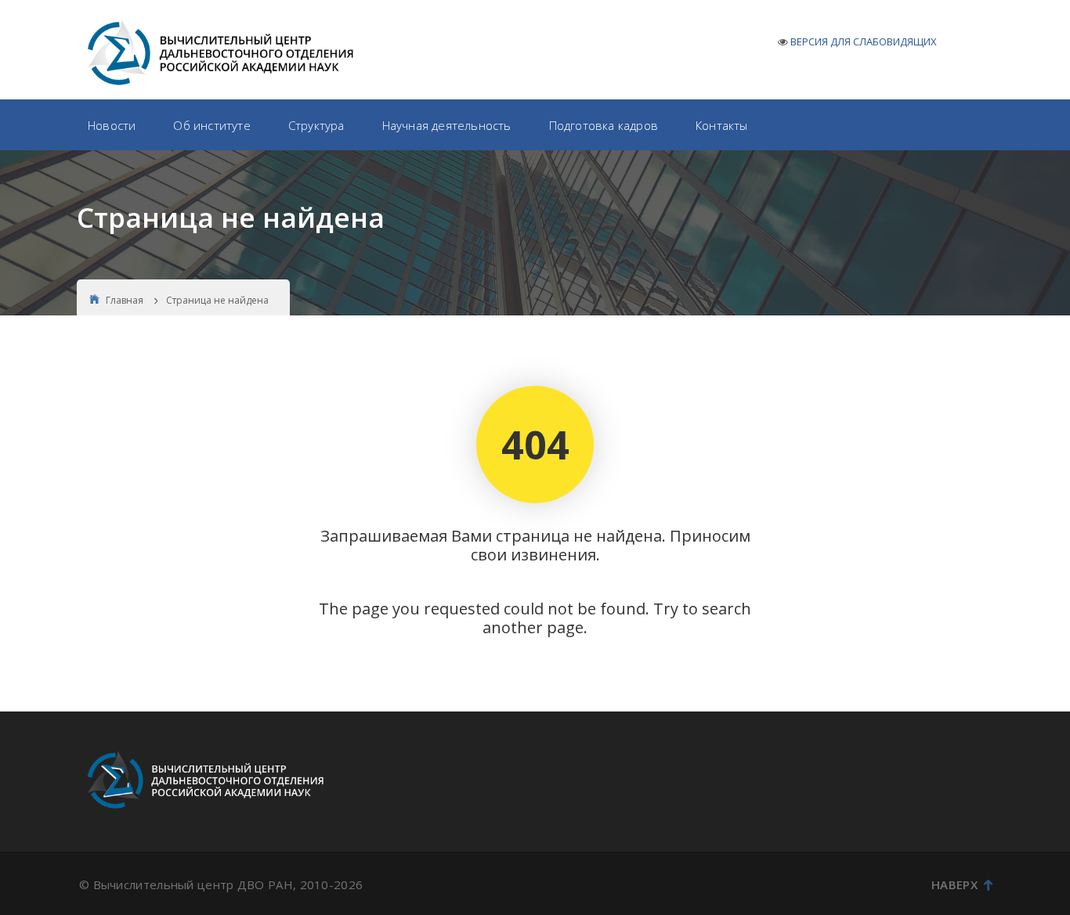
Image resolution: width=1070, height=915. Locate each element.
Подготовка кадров (603, 125)
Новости (112, 125)
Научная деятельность (447, 125)
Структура (316, 125)
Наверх (954, 884)
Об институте (211, 125)
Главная (124, 300)
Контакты (722, 125)
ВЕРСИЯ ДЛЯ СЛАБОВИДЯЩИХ (863, 41)
